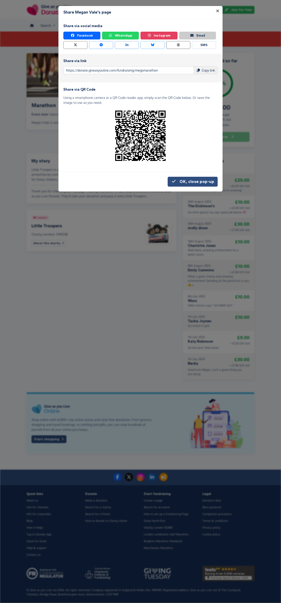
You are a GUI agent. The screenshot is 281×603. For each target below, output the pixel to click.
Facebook (85, 35)
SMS (204, 45)
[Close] (217, 11)
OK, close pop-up (197, 181)
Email (200, 35)
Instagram (162, 35)
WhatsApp (123, 35)
